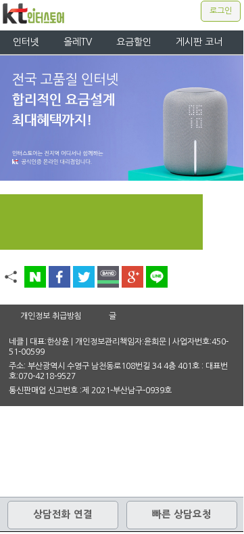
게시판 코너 (199, 42)
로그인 (221, 11)
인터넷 (26, 42)
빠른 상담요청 (182, 514)
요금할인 (133, 42)
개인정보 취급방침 (51, 316)
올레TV (78, 42)
